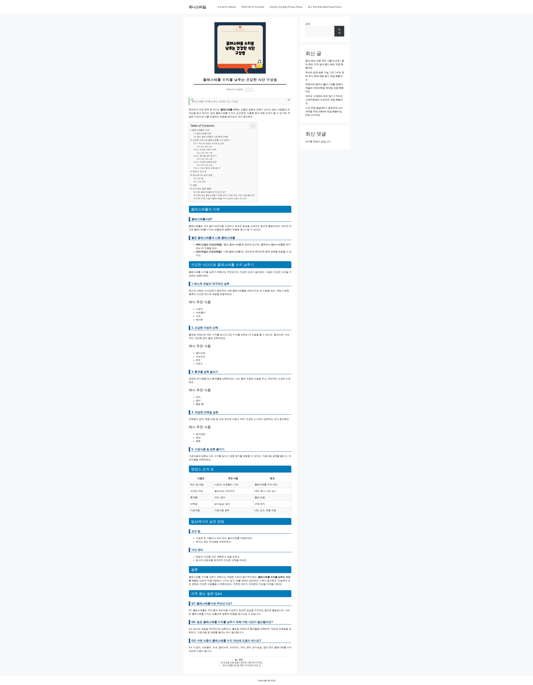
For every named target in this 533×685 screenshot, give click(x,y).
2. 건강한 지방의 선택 (206, 149)
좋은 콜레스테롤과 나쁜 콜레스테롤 (212, 137)
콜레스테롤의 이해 (200, 130)
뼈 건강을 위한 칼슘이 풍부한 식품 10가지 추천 (241, 662)
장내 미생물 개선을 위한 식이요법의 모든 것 (241, 665)
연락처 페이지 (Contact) (252, 7)
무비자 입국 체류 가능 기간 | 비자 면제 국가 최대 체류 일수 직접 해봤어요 (324, 76)
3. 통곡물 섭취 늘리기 (207, 156)
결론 (195, 185)
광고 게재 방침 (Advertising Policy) (324, 7)
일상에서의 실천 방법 (203, 175)
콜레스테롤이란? (204, 133)
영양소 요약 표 (199, 171)
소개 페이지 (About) (226, 7)
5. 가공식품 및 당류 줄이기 (209, 168)
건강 (241, 659)
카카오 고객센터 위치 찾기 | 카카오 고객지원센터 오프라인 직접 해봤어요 (324, 100)
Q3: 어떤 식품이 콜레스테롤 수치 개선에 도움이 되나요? (222, 198)
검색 (307, 23)
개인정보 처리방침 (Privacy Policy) (286, 7)
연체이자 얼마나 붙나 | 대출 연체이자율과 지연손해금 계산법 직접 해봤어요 (324, 88)
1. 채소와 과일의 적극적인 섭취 (210, 143)
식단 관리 (202, 182)
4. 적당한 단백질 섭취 (207, 162)
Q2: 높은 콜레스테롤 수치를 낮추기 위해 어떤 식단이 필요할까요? (226, 195)
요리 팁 (200, 178)
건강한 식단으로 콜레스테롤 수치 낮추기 (211, 140)
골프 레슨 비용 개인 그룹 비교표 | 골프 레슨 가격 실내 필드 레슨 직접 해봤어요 (324, 64)
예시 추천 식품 (206, 147)
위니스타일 (197, 7)
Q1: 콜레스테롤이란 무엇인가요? (211, 192)
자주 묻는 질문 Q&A (202, 188)
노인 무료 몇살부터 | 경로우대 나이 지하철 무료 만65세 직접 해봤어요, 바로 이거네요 (324, 111)
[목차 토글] (251, 126)
